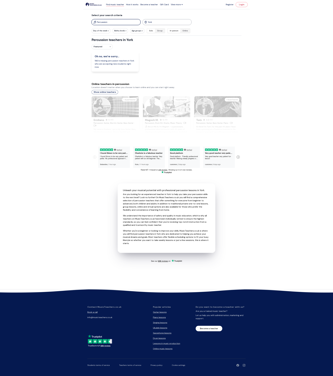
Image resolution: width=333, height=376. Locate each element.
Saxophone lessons (162, 333)
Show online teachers (105, 92)
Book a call (92, 312)
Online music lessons (162, 348)
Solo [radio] (151, 30)
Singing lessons (160, 322)
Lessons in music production (166, 343)
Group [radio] (160, 30)
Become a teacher (149, 4)
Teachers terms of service (130, 365)
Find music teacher (115, 4)
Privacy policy (156, 365)
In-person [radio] (174, 30)
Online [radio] (185, 30)
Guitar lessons (160, 312)
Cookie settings (178, 365)
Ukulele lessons (160, 327)
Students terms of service (98, 365)
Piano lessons (159, 317)
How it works (132, 4)
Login (241, 4)
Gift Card (164, 4)
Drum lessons (159, 338)
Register (230, 4)
